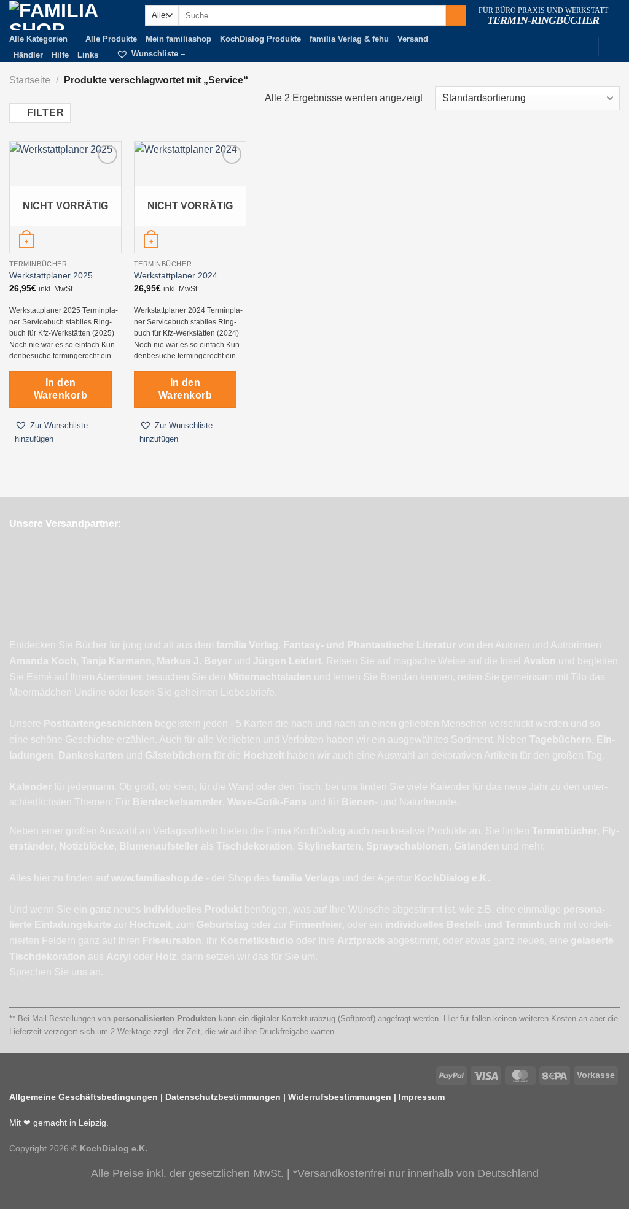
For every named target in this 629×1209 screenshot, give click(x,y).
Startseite (29, 80)
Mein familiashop (178, 39)
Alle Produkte (111, 39)
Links (87, 54)
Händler (28, 54)
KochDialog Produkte (260, 39)
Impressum (422, 1097)
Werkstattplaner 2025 (51, 275)
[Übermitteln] (456, 15)
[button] (65, 432)
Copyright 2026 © (78, 1148)
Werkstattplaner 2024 (175, 275)
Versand (412, 39)
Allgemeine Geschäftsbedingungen (83, 1097)
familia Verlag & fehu (349, 39)
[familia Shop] (68, 15)
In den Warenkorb (60, 389)
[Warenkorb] (614, 45)
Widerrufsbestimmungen (339, 1097)
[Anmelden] (583, 45)
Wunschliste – (158, 53)
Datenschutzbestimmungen (223, 1097)
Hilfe (60, 54)
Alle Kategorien (38, 39)
